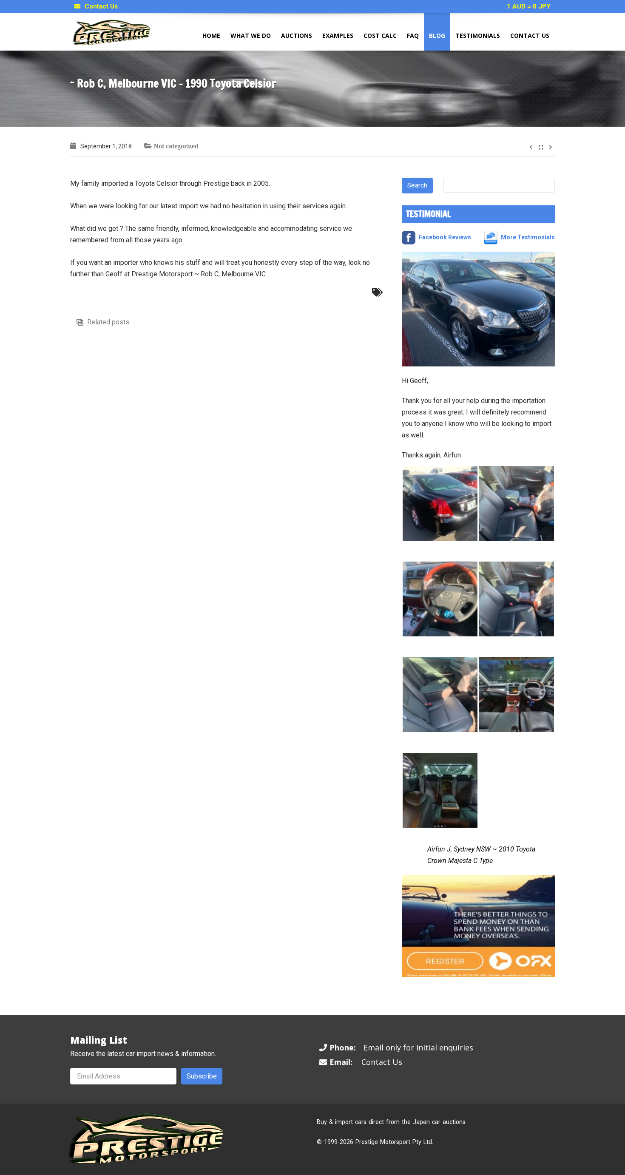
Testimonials (477, 35)
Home (211, 35)
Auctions (296, 35)
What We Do (250, 35)
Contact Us (101, 6)
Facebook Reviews (445, 237)
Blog (437, 35)
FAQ (413, 35)
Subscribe (202, 1076)
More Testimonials (528, 237)
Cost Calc (380, 35)
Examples (337, 35)
